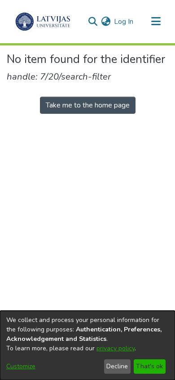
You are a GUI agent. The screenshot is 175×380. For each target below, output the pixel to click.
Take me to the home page (88, 105)
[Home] (43, 22)
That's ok (149, 366)
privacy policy (115, 348)
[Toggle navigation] (155, 21)
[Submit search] (92, 21)
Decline (117, 366)
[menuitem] (105, 21)
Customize (20, 366)
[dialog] (87, 345)
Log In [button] (124, 22)
